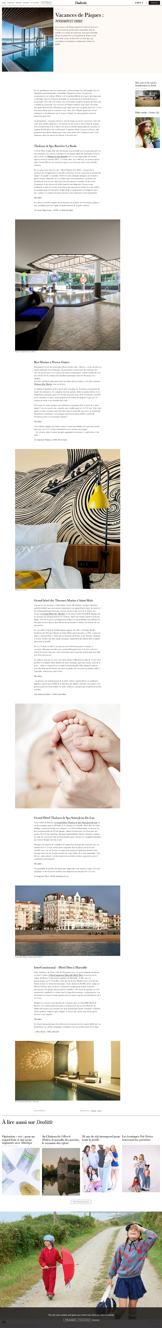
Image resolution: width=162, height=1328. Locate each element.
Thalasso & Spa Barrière (57, 156)
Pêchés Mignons (46, 3)
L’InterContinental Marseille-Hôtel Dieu (66, 975)
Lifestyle (10, 2)
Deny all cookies (85, 1320)
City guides (35, 2)
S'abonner (154, 3)
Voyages (26, 2)
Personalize (95, 1320)
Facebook (138, 2)
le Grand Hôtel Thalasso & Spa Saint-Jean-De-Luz (76, 822)
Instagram (135, 3)
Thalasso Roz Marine (43, 384)
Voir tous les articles (81, 1202)
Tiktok (142, 2)
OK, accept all (70, 1320)
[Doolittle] (81, 2)
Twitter (99, 1110)
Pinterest (140, 2)
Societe (18, 2)
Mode (4, 2)
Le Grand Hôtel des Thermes (52, 613)
